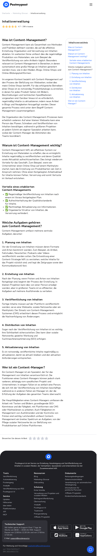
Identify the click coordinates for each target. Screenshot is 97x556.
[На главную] (15, 5)
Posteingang (8, 482)
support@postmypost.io (20, 538)
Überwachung (39, 501)
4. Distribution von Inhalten (75, 89)
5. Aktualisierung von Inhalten (76, 95)
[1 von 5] (30, 438)
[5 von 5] (46, 438)
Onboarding (39, 482)
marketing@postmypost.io (39, 546)
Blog (36, 476)
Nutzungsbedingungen (74, 476)
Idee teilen (7, 505)
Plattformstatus (9, 508)
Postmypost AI (9, 491)
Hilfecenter (7, 502)
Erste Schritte (39, 490)
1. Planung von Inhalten (79, 73)
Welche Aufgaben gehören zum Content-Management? (80, 68)
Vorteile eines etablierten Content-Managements (80, 61)
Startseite (6, 13)
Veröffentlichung (10, 476)
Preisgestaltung (40, 513)
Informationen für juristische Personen (73, 488)
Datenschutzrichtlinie (73, 479)
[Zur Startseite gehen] (48, 457)
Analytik (6, 485)
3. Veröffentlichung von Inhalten (77, 82)
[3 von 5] (38, 438)
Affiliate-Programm (42, 517)
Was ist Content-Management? (75, 48)
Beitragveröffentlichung (43, 498)
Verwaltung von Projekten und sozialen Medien (46, 494)
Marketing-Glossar (20, 13)
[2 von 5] (34, 438)
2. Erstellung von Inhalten (80, 77)
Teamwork (38, 510)
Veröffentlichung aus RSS (13, 488)
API (4, 511)
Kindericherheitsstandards (75, 496)
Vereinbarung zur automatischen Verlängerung (78, 483)
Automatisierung (10, 479)
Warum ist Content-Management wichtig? (77, 55)
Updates (6, 499)
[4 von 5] (42, 438)
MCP (5, 514)
